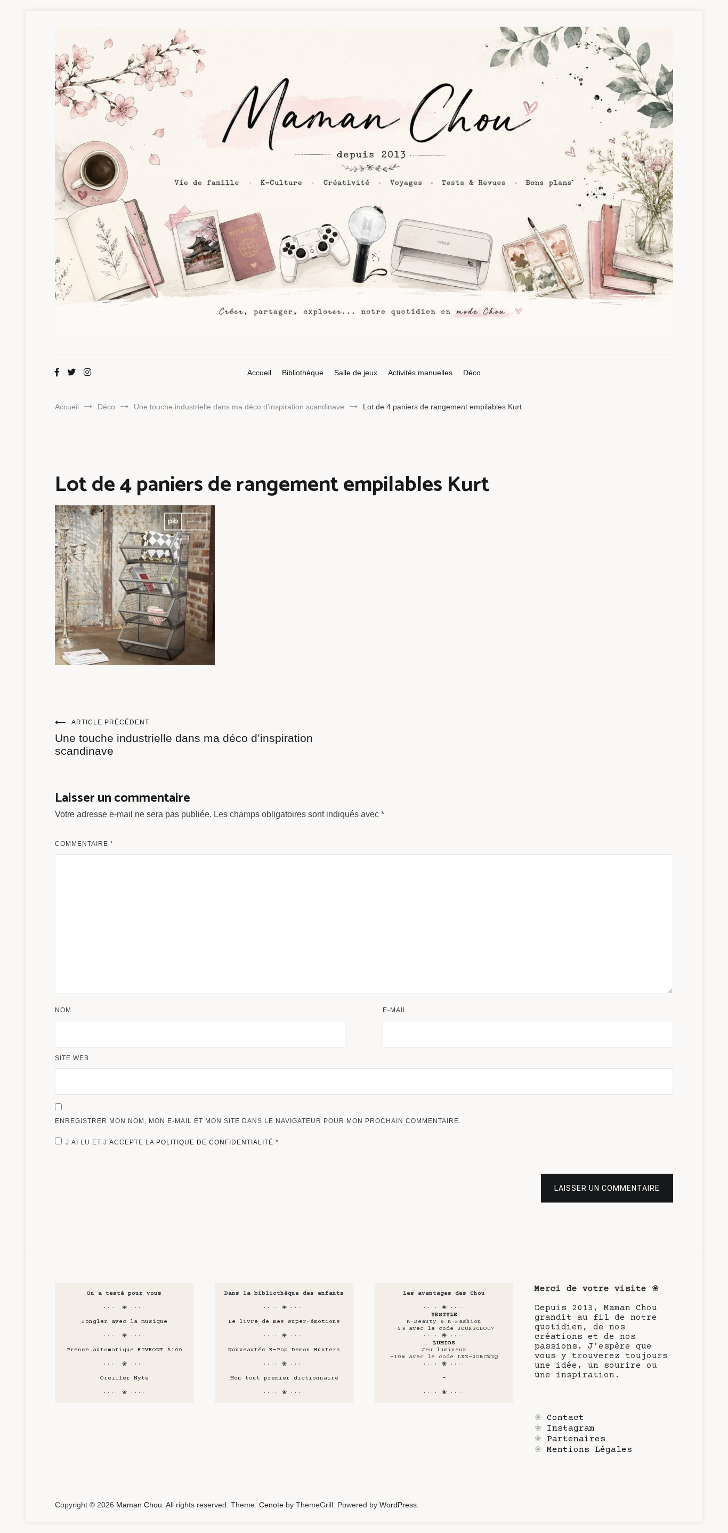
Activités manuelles (420, 372)
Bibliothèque (302, 372)
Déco (472, 372)
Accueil (259, 372)
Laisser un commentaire (607, 1188)
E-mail (395, 1010)
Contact (565, 1418)
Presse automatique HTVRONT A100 (124, 1349)
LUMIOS (444, 1343)
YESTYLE (444, 1314)
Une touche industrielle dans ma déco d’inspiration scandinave (184, 738)
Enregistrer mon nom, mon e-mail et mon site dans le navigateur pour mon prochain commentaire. (258, 1121)
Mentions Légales (589, 1450)
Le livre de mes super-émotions (284, 1321)
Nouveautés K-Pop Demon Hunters (284, 1349)
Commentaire (84, 844)
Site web (72, 1058)
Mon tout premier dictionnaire (284, 1378)
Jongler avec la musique (124, 1321)
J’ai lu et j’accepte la (172, 1142)
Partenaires (576, 1439)
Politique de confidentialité (216, 1142)
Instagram (571, 1428)
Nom (63, 1010)
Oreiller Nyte (124, 1378)
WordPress (398, 1504)
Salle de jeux (355, 372)
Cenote (271, 1504)
